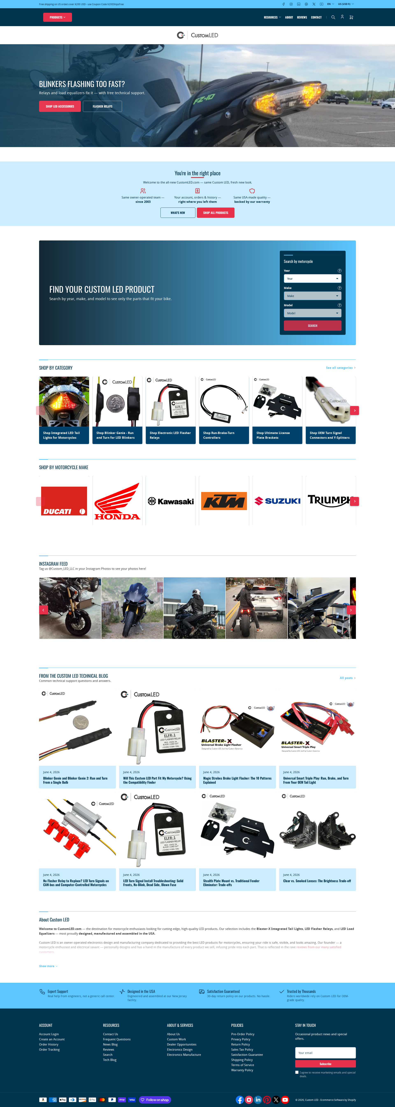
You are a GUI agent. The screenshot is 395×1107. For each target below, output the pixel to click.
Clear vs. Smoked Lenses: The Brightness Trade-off (317, 881)
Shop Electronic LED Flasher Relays (170, 435)
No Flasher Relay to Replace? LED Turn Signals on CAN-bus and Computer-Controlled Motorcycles (76, 883)
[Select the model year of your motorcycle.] (340, 271)
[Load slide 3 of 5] (197, 141)
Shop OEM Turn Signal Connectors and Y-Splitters (330, 435)
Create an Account (52, 1039)
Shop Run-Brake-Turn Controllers (218, 435)
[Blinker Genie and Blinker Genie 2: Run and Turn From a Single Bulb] (77, 727)
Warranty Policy (242, 1070)
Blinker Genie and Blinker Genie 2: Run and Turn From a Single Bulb (75, 780)
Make (288, 288)
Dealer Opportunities (181, 1044)
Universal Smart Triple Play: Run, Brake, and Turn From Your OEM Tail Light (316, 780)
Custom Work (176, 1039)
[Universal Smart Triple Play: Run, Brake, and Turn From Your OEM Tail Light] (317, 727)
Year (287, 271)
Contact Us (110, 1034)
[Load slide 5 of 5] (204, 141)
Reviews (302, 17)
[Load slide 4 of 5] (201, 141)
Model (288, 305)
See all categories (339, 368)
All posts (346, 678)
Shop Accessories (100, 106)
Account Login (49, 1034)
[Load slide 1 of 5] (190, 141)
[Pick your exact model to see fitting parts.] (340, 305)
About (289, 17)
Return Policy (240, 1044)
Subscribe (325, 1064)
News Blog (110, 1044)
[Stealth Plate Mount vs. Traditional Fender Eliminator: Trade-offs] (237, 830)
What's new (178, 212)
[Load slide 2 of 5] (194, 141)
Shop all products (215, 212)
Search (312, 325)
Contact (316, 17)
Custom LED (311, 1099)
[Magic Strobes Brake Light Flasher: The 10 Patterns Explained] (237, 727)
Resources (271, 17)
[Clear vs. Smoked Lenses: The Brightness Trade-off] (317, 830)
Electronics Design (180, 1049)
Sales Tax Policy (242, 1049)
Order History (48, 1044)
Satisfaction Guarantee (247, 1054)
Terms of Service (242, 1065)
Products (56, 17)
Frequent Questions (117, 1039)
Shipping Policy (242, 1060)
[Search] (333, 17)
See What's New (58, 106)
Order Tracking (49, 1049)
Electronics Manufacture (184, 1054)
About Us (173, 1034)
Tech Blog (109, 1060)
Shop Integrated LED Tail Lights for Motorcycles (61, 435)
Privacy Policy (240, 1039)
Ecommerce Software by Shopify (338, 1099)
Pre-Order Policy (242, 1034)
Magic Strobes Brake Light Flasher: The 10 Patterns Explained (237, 780)
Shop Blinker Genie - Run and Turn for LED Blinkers (115, 435)
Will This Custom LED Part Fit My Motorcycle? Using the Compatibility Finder (157, 780)
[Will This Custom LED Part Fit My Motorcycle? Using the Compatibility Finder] (157, 727)
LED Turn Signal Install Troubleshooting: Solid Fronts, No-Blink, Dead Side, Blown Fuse (153, 883)
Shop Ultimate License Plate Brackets (273, 435)
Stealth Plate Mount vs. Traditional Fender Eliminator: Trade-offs (231, 883)
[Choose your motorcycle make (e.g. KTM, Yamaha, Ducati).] (340, 288)
